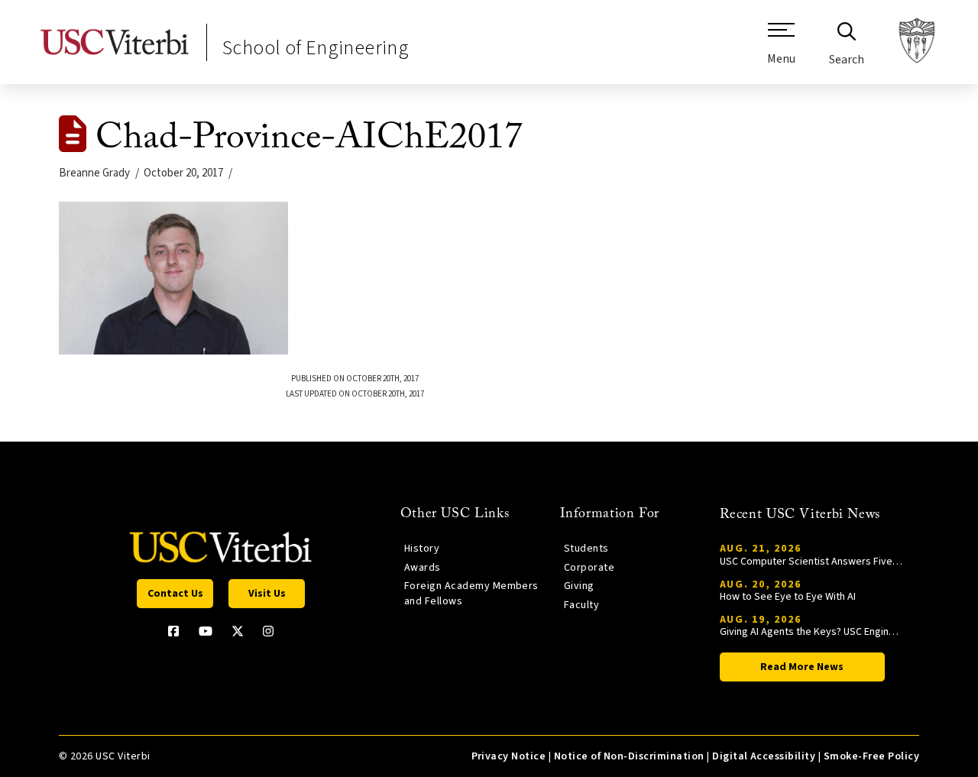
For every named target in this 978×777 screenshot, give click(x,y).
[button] (781, 49)
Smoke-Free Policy (871, 756)
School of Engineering (315, 48)
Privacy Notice (508, 756)
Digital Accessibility (763, 756)
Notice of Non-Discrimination (629, 756)
